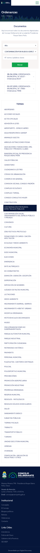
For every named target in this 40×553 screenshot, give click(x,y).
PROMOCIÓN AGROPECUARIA (15, 381)
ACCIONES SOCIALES (12, 114)
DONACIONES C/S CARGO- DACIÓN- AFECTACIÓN (17, 237)
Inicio (2, 16)
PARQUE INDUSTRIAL (12, 339)
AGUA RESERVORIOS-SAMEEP (15, 133)
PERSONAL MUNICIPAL (12, 357)
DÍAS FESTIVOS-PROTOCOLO (15, 232)
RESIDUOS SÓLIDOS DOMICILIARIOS (17, 404)
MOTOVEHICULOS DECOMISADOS (17, 318)
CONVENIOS (9, 222)
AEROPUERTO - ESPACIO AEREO (16, 128)
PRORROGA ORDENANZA (13, 390)
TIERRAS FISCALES (11, 423)
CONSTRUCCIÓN (10, 202)
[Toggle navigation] (37, 2)
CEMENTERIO (9, 165)
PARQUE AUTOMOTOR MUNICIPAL (17, 334)
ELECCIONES (9, 257)
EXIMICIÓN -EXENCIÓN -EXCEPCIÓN (17, 276)
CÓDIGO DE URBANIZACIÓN (14, 174)
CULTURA (7, 227)
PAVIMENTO (9, 353)
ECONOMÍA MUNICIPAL (13, 248)
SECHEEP (4, 542)
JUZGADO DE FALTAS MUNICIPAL (16, 290)
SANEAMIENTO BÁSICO (13, 413)
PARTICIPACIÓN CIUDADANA (15, 343)
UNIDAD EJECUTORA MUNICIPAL (16, 441)
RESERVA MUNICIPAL (12, 395)
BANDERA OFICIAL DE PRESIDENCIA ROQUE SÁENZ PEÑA (18, 155)
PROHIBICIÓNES (10, 376)
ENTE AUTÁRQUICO (11, 266)
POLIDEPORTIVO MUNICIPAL (15, 371)
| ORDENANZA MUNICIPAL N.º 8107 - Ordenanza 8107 (18, 76)
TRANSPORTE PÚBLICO (13, 432)
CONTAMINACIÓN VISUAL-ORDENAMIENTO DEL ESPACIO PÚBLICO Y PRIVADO (19, 216)
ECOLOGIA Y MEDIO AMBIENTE (16, 243)
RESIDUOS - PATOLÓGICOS (14, 399)
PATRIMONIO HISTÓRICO (13, 348)
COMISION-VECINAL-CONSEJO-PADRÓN (19, 184)
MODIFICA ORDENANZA (13, 313)
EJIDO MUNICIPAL (11, 252)
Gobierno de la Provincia (9, 538)
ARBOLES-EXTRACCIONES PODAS (17, 142)
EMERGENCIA (9, 262)
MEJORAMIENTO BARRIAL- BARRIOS (18, 304)
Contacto (4, 521)
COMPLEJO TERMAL (11, 193)
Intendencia (5, 532)
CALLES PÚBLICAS (11, 160)
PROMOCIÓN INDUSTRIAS (14, 385)
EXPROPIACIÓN (10, 280)
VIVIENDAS (8, 451)
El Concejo (5, 508)
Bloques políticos (7, 511)
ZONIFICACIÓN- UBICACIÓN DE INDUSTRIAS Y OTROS (16, 457)
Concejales (5, 505)
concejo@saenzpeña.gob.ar (15, 495)
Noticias (4, 515)
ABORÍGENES (9, 109)
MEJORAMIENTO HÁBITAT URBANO (17, 308)
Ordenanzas (5, 518)
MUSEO (7, 323)
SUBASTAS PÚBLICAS (12, 418)
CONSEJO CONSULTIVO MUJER (15, 198)
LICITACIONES (9, 294)
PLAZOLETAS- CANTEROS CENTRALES (18, 362)
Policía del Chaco (7, 535)
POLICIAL (7, 367)
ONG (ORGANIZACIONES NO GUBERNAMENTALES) (14, 328)
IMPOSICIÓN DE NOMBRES (14, 285)
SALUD (6, 409)
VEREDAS (8, 446)
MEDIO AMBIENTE (11, 299)
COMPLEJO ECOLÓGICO (13, 188)
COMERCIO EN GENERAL (13, 179)
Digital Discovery (26, 550)
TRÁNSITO (8, 427)
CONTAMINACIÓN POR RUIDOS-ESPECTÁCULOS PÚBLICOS (16, 208)
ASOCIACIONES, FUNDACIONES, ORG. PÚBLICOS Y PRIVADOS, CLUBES (18, 148)
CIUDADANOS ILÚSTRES (13, 170)
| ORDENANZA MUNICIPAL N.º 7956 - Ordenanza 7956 (18, 88)
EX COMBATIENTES (11, 271)
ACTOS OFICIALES (11, 119)
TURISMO (8, 437)
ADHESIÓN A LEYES (11, 124)
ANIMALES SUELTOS (11, 138)
